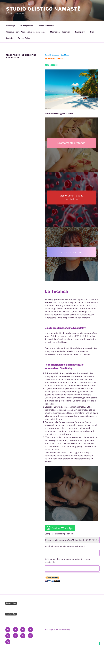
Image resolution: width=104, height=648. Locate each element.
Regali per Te (79, 32)
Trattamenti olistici (46, 26)
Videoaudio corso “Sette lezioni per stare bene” (25, 32)
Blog (92, 32)
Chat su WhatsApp (62, 528)
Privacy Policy (24, 38)
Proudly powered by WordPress (57, 630)
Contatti (9, 38)
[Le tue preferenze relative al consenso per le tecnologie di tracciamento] (99, 643)
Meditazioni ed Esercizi (60, 32)
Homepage (10, 26)
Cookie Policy (11, 614)
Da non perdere (26, 26)
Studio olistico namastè (43, 9)
